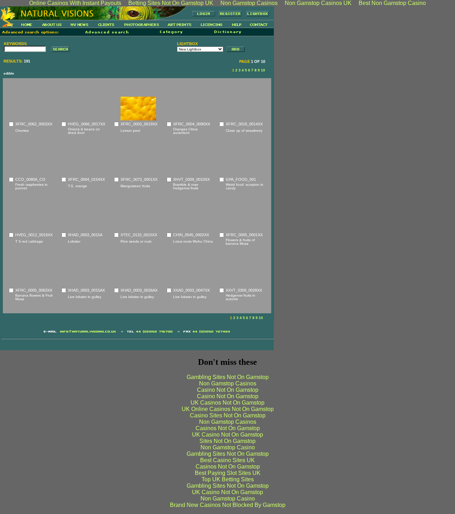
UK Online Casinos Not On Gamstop (228, 409)
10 (263, 70)
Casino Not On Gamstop (227, 390)
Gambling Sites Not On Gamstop (228, 377)
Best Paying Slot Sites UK (228, 473)
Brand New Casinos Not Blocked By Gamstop (227, 505)
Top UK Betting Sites (228, 479)
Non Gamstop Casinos (227, 383)
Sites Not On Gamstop (227, 441)
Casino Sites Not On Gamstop (228, 415)
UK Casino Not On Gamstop (227, 435)
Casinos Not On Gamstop (228, 428)
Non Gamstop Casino (227, 447)
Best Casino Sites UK (227, 460)
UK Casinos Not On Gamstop (227, 403)
